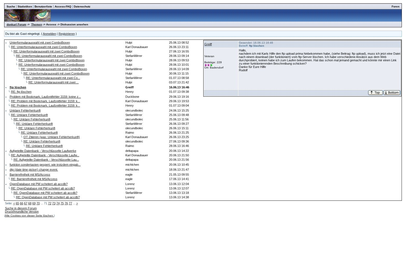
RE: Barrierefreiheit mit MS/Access (34, 179)
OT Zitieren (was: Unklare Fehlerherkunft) (51, 137)
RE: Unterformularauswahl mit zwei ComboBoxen (44, 47)
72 (49, 203)
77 (70, 203)
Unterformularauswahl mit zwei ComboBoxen (40, 42)
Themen (36, 24)
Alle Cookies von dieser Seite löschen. (29, 215)
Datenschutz (82, 6)
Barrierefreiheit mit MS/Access (30, 174)
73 (54, 203)
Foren (395, 6)
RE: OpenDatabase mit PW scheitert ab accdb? (43, 188)
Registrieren (67, 33)
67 (25, 203)
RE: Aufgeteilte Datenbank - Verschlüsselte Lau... (46, 159)
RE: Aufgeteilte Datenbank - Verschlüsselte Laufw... (45, 155)
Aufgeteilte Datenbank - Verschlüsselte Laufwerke (43, 150)
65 (17, 203)
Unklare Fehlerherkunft (25, 110)
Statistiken (25, 6)
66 (21, 203)
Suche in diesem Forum (21, 208)
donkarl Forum (16, 24)
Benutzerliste (43, 6)
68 (29, 203)
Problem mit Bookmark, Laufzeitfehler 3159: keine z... (45, 96)
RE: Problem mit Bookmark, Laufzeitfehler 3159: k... (45, 101)
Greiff (208, 44)
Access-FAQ (63, 6)
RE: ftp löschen (21, 91)
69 (34, 203)
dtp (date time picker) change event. (34, 169)
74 (58, 203)
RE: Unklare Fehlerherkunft (29, 115)
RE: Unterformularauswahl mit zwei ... (53, 82)
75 (62, 203)
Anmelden (49, 33)
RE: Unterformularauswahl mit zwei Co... (53, 78)
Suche (11, 6)
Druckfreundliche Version (22, 211)
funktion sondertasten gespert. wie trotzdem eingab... (45, 164)
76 (66, 203)
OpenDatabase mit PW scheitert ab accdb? (39, 184)
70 (38, 203)
